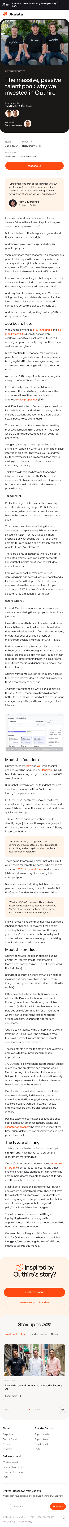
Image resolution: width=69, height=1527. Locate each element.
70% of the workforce (30, 869)
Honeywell (47, 769)
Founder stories (42, 1444)
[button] (62, 1409)
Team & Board (10, 1439)
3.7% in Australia (42, 329)
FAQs (37, 1448)
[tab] (14, 1334)
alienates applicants (17, 1126)
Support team (41, 1439)
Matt (28, 765)
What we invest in (11, 1462)
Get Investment (12, 1456)
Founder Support (44, 1428)
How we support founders (34, 1302)
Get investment (34, 1292)
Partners (7, 1444)
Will (39, 765)
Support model (42, 1434)
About (6, 1428)
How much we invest (13, 1467)
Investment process (13, 1472)
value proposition (27, 399)
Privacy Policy (25, 1521)
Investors (7, 1448)
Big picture (8, 1434)
